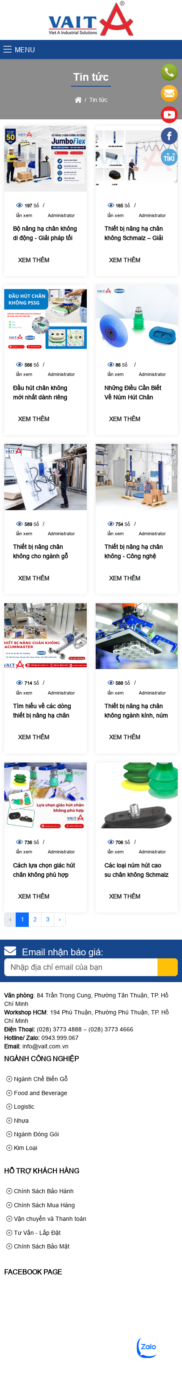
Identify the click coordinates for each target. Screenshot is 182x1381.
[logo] (91, 35)
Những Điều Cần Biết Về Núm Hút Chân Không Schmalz (133, 397)
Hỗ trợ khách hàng (41, 1171)
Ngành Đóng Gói (35, 1134)
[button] (7, 50)
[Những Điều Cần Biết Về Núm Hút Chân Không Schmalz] (137, 318)
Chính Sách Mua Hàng (43, 1205)
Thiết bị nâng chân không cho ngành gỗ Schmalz (40, 556)
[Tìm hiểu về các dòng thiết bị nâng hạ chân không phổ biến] (45, 636)
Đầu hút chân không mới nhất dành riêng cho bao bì (40, 397)
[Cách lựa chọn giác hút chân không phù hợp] (45, 795)
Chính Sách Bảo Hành (43, 1191)
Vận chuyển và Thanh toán (49, 1218)
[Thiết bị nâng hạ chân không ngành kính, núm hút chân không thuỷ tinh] (137, 636)
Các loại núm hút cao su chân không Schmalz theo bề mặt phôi (136, 874)
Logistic (23, 1106)
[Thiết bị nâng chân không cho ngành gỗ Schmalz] (45, 477)
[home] (78, 99)
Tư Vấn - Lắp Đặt (36, 1232)
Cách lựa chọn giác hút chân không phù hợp (44, 870)
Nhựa (20, 1120)
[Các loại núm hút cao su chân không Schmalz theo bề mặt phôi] (137, 795)
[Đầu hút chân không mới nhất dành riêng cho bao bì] (45, 318)
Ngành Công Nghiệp (41, 1058)
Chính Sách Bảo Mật (40, 1246)
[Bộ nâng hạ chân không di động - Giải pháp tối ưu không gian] (45, 159)
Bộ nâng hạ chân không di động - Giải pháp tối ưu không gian (45, 238)
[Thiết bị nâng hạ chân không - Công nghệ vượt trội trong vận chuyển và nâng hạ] (137, 477)
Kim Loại (24, 1147)
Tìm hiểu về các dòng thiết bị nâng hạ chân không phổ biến (42, 715)
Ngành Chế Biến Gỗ (40, 1079)
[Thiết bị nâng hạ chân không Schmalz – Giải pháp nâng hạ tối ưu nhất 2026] (137, 159)
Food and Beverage (39, 1093)
